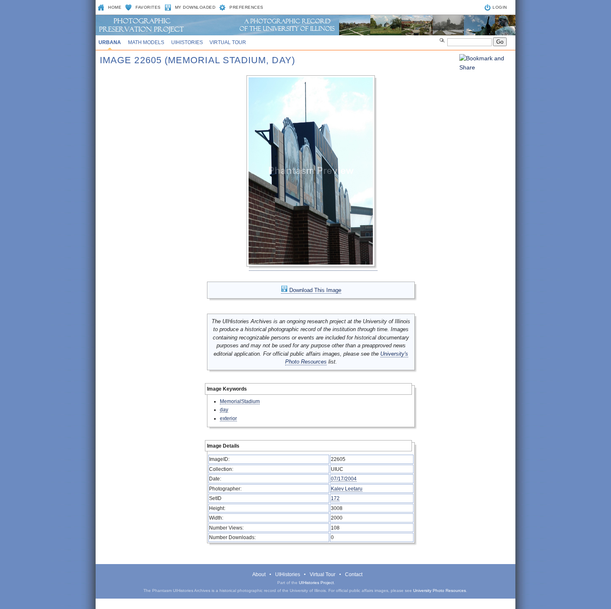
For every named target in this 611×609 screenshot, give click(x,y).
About (259, 574)
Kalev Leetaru (346, 488)
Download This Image (314, 290)
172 (335, 498)
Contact (353, 574)
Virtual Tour (227, 42)
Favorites (148, 7)
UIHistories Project (316, 582)
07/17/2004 (344, 478)
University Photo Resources (439, 590)
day (224, 409)
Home (114, 7)
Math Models (146, 42)
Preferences (246, 7)
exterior (228, 418)
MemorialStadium (240, 401)
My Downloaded (195, 7)
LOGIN (500, 7)
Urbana (110, 42)
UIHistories (187, 42)
